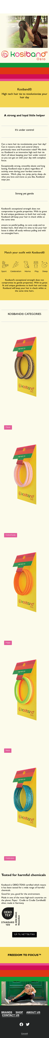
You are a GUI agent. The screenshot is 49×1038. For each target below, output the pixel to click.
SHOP (19, 1012)
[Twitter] (21, 1025)
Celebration (10, 858)
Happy (8, 643)
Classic (8, 427)
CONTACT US (10, 1015)
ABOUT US (33, 1012)
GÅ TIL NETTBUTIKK (24, 935)
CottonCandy (11, 535)
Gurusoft (24, 1034)
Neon (8, 751)
